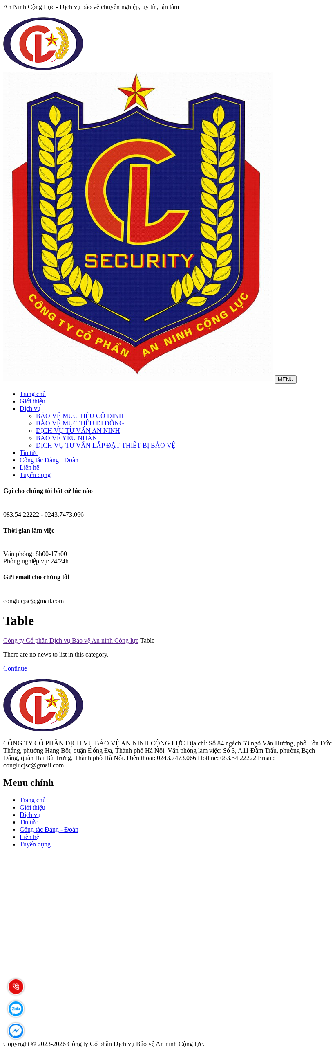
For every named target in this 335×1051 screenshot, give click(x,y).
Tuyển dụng (35, 474)
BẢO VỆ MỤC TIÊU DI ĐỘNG (80, 423)
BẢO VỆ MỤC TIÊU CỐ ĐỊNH (80, 415)
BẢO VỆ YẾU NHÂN (66, 437)
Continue (15, 668)
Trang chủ (33, 393)
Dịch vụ (30, 408)
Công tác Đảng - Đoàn (49, 460)
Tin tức (29, 452)
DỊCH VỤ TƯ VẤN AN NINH (78, 430)
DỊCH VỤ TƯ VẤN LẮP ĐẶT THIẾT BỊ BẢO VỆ (106, 445)
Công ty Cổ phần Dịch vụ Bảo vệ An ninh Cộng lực (70, 640)
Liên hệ (29, 467)
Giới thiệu (32, 401)
